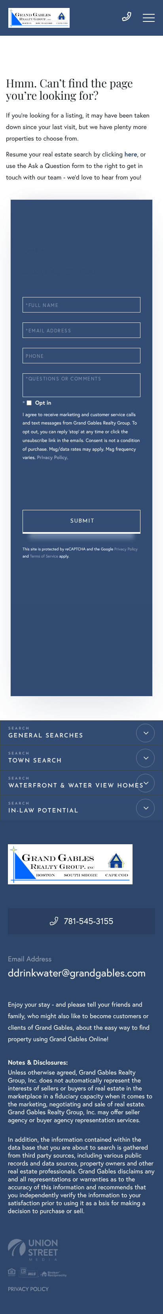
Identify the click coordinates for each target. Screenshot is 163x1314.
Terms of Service (44, 556)
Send (81, 522)
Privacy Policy (52, 458)
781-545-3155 (89, 921)
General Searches (45, 736)
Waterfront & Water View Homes (76, 786)
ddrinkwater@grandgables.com (77, 972)
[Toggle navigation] (149, 18)
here (130, 154)
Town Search (35, 761)
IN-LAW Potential (43, 811)
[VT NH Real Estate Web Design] (81, 1250)
